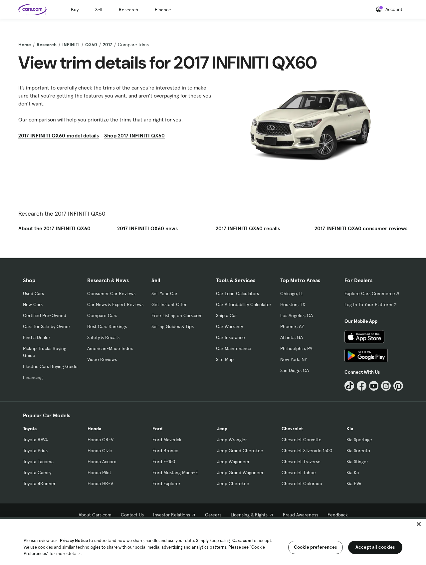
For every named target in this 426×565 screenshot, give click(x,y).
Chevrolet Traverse (301, 462)
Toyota (30, 429)
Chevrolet (292, 429)
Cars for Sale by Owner (46, 326)
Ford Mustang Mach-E (175, 472)
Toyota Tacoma (38, 462)
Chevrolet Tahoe (299, 472)
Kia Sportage (359, 440)
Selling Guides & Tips (172, 326)
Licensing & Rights (249, 515)
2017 (107, 45)
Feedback (337, 515)
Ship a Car (226, 315)
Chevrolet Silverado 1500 (307, 451)
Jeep (222, 429)
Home (24, 45)
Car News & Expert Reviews (115, 304)
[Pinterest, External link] (398, 386)
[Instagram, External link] (386, 386)
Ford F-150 (163, 462)
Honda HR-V (100, 483)
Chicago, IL (291, 293)
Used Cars (33, 293)
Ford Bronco (165, 451)
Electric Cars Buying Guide (50, 366)
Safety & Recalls (103, 337)
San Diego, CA (294, 370)
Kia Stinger (357, 462)
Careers (213, 515)
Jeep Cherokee (233, 483)
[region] (213, 541)
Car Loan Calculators (237, 293)
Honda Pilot (99, 472)
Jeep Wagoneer (233, 462)
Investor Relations (171, 515)
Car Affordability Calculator (243, 304)
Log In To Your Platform (368, 304)
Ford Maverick (166, 440)
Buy (75, 10)
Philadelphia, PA (296, 348)
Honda (94, 429)
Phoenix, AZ (292, 326)
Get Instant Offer (169, 304)
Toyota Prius (35, 451)
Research (128, 10)
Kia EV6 (353, 483)
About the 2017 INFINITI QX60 (54, 228)
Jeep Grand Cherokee (240, 451)
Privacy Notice (74, 540)
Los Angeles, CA (296, 315)
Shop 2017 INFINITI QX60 (134, 135)
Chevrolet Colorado (302, 483)
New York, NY (293, 359)
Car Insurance (230, 337)
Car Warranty (229, 326)
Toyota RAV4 (35, 440)
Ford (157, 429)
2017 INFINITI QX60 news (147, 228)
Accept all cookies (375, 547)
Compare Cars (102, 315)
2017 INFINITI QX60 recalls (248, 228)
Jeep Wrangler (232, 440)
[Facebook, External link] (361, 386)
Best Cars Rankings (107, 326)
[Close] (418, 524)
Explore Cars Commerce (369, 293)
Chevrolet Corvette (301, 440)
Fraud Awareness (300, 515)
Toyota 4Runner (39, 483)
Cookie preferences (315, 547)
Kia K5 (352, 472)
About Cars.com (95, 515)
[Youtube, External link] (374, 386)
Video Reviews (102, 359)
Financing (33, 377)
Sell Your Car (164, 293)
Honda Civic (100, 451)
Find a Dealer (36, 337)
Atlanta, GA (291, 337)
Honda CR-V (100, 440)
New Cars (33, 304)
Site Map (225, 359)
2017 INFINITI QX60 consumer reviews (361, 228)
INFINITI (71, 45)
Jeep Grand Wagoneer (240, 472)
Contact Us (132, 515)
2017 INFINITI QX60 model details (58, 135)
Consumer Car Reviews (111, 293)
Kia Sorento (358, 451)
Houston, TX (292, 304)
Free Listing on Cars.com (177, 315)
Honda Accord (102, 462)
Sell (98, 10)
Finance (163, 10)
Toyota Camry (37, 472)
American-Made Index (110, 348)
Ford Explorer (166, 483)
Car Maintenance (233, 348)
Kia (349, 429)
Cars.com (241, 540)
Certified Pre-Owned (44, 315)
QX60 (91, 45)
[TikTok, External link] (349, 386)
